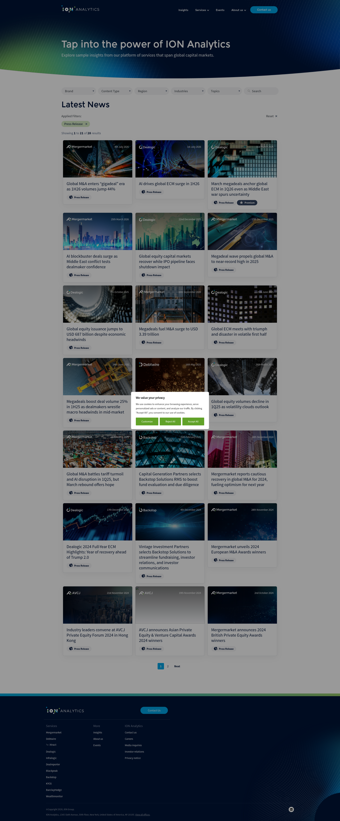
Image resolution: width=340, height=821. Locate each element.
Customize (147, 421)
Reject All (170, 421)
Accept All (193, 421)
